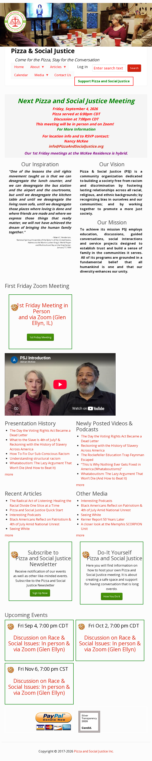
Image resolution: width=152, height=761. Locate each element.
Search (134, 68)
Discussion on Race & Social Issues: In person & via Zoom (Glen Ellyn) (39, 643)
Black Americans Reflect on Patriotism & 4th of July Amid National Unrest (40, 521)
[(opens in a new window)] (89, 720)
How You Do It (112, 596)
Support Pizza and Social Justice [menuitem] (104, 81)
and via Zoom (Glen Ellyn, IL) (42, 320)
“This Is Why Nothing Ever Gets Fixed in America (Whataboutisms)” (111, 466)
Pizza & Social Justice (43, 51)
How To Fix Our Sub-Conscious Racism (39, 453)
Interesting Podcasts (25, 514)
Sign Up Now (40, 593)
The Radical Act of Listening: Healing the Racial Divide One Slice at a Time (40, 503)
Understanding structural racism (35, 458)
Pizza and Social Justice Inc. (94, 751)
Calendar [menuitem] (21, 75)
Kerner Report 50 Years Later (102, 519)
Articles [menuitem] (54, 67)
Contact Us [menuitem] (62, 75)
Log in (82, 66)
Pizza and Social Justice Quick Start (36, 510)
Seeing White (20, 528)
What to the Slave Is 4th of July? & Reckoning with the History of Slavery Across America (38, 444)
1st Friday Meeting (40, 337)
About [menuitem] (33, 67)
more (9, 474)
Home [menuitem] (19, 66)
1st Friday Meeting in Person (42, 308)
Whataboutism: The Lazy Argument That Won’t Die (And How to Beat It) (41, 465)
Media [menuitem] (37, 76)
